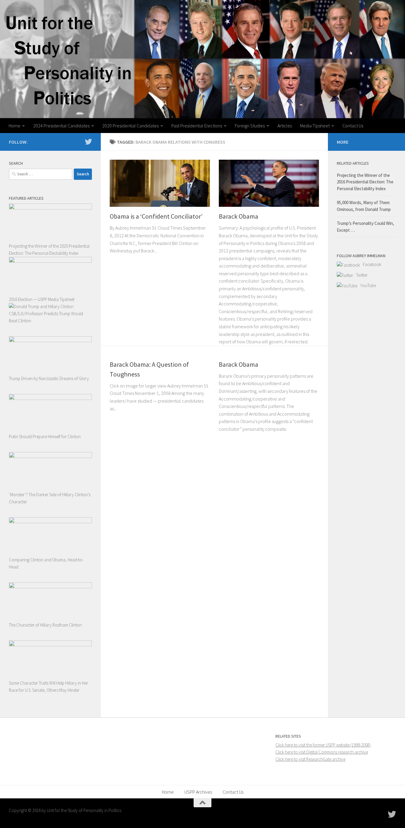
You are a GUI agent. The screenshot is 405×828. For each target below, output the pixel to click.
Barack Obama (238, 216)
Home (14, 126)
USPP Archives (198, 792)
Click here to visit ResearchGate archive (310, 759)
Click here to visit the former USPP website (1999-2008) (323, 745)
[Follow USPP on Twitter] (88, 141)
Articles (285, 126)
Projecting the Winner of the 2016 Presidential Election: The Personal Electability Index (365, 181)
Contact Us (352, 126)
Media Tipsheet (315, 126)
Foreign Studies (250, 126)
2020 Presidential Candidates (130, 126)
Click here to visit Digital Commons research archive (321, 752)
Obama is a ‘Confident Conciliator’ (156, 216)
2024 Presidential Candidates (61, 126)
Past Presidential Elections (196, 126)
